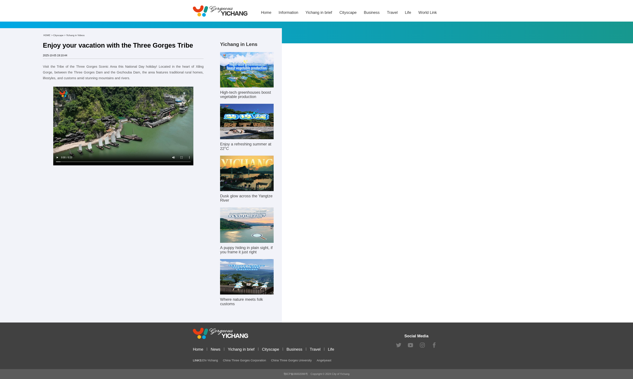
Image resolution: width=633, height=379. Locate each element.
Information (288, 12)
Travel (392, 12)
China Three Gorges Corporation (244, 360)
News (215, 349)
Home (266, 12)
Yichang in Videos (75, 35)
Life (408, 12)
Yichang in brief (318, 12)
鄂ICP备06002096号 (296, 374)
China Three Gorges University (291, 360)
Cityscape (348, 12)
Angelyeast (324, 360)
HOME (46, 35)
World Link (427, 12)
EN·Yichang (210, 360)
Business (372, 12)
